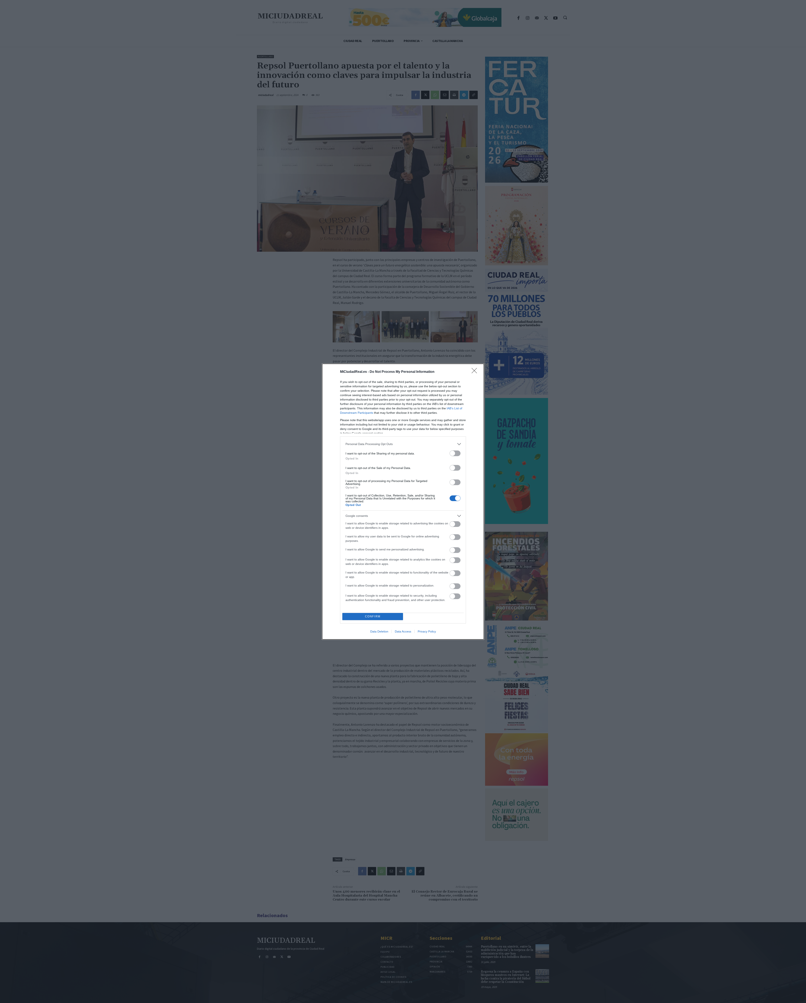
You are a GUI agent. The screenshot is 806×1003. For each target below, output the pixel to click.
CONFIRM (373, 616)
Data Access (403, 631)
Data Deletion (379, 631)
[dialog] (403, 501)
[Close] (476, 372)
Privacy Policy (427, 631)
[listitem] (403, 444)
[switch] (455, 453)
